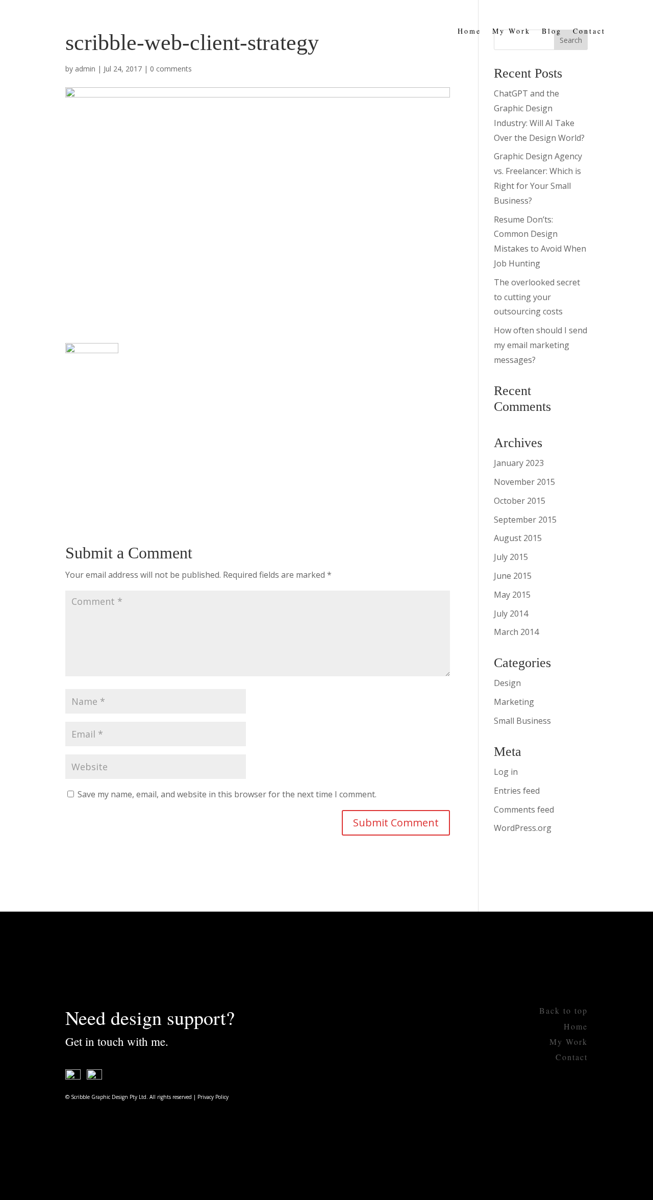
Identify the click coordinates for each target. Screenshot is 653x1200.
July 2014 (511, 613)
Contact (589, 31)
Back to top (563, 1010)
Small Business (522, 720)
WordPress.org (522, 828)
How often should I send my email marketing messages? (540, 345)
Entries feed (517, 790)
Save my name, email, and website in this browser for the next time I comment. (227, 794)
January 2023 (519, 463)
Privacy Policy (213, 1096)
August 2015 (518, 538)
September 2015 (525, 519)
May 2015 (512, 594)
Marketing (514, 701)
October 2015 (519, 500)
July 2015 (511, 556)
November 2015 (524, 481)
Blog (552, 31)
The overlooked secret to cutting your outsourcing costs (537, 297)
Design (507, 683)
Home (469, 31)
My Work (511, 31)
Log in (506, 771)
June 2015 (513, 575)
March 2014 (516, 632)
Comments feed (524, 809)
